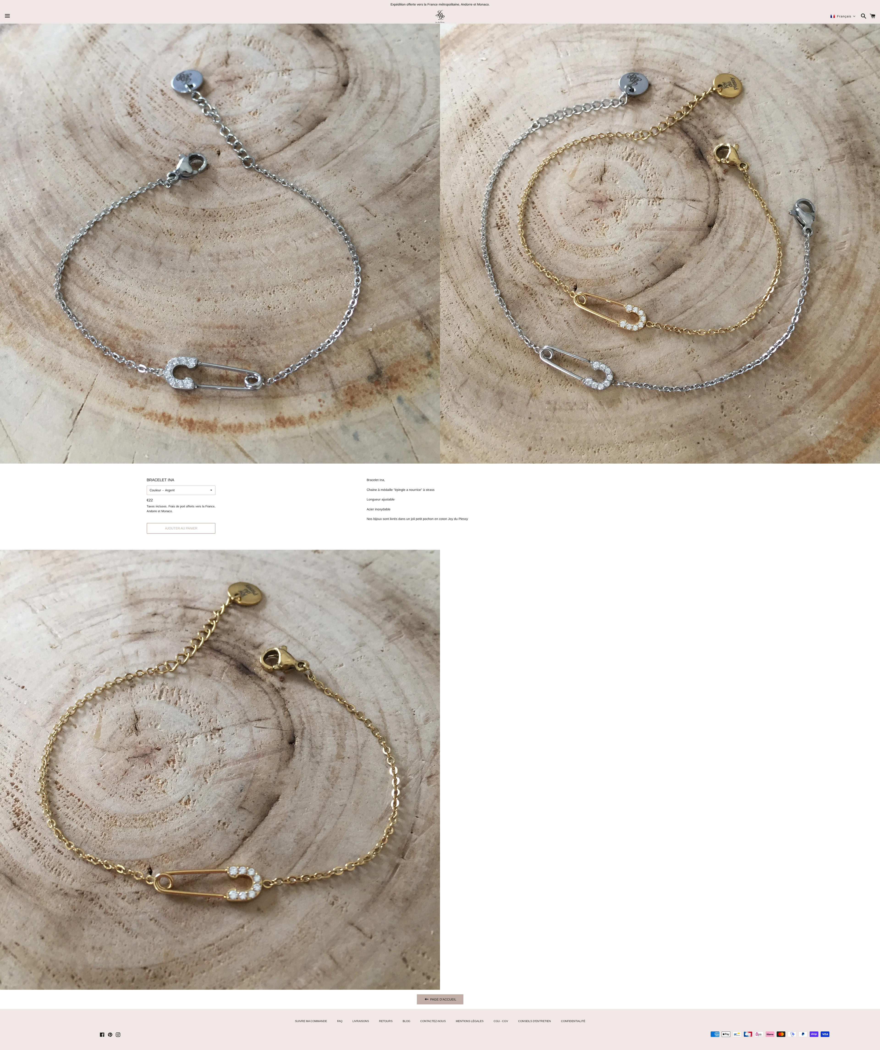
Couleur (155, 490)
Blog (406, 1021)
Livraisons (360, 1021)
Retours (386, 1021)
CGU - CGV (501, 1021)
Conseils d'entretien (534, 1021)
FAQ (339, 1021)
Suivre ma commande (311, 1021)
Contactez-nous (433, 1021)
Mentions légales (470, 1021)
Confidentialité (573, 1021)
